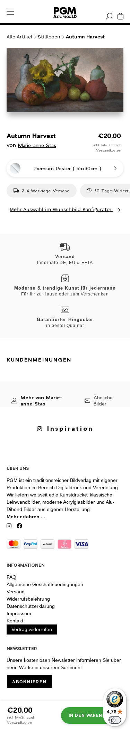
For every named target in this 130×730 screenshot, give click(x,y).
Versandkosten (108, 150)
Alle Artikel (19, 36)
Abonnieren (29, 681)
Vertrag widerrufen (31, 629)
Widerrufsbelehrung (28, 599)
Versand (16, 591)
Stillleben (49, 36)
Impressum (19, 613)
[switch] (115, 720)
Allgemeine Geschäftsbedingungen (45, 584)
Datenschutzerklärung (31, 606)
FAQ (11, 577)
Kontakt (15, 620)
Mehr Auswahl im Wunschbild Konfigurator (61, 209)
